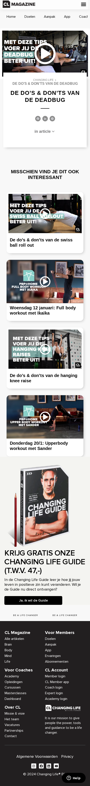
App (67, 16)
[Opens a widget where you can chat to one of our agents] (74, 778)
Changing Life (43, 79)
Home (11, 16)
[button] (84, 4)
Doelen (29, 16)
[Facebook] (38, 118)
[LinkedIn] (45, 118)
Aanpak (49, 16)
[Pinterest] (52, 118)
